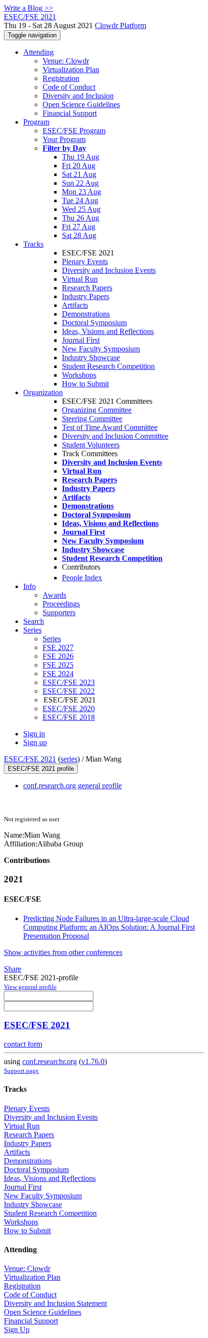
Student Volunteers (90, 445)
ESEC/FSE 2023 (69, 682)
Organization (43, 392)
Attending (38, 52)
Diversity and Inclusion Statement (55, 1303)
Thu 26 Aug (80, 218)
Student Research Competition (108, 366)
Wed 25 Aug (81, 209)
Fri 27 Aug (78, 227)
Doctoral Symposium (94, 323)
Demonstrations (86, 314)
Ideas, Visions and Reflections (108, 331)
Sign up (35, 742)
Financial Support (70, 113)
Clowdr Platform (120, 25)
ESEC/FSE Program (74, 131)
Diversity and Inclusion (78, 96)
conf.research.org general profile (72, 785)
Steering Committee (92, 418)
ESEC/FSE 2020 (69, 708)
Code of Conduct (69, 87)
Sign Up (17, 1329)
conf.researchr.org (49, 1061)
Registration (61, 78)
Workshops (79, 375)
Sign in (34, 734)
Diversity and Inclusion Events (109, 270)
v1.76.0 (92, 1061)
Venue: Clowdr (66, 61)
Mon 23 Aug (81, 192)
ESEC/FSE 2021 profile (41, 768)
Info (29, 586)
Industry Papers (85, 296)
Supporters (59, 612)
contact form (23, 1044)
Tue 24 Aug (80, 200)
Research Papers (87, 288)
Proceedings (61, 604)
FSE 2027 (58, 647)
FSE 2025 (58, 665)
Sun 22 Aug (80, 183)
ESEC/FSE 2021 (30, 759)
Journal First (81, 340)
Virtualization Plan (71, 69)
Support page (21, 1070)
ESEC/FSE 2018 (69, 717)
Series (52, 639)
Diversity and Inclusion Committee (115, 436)
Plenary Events (85, 261)
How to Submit (85, 384)
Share (12, 969)
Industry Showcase (91, 357)
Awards (54, 595)
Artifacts (75, 305)
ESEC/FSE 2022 (69, 691)
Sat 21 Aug (79, 174)
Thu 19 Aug (80, 157)
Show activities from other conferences (63, 952)
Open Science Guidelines (81, 104)
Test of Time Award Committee (110, 427)
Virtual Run (80, 279)
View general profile (30, 986)
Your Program (64, 139)
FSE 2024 (58, 673)
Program (36, 122)
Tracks (33, 244)
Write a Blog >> (28, 8)
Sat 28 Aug (79, 235)
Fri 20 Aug (78, 165)
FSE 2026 (58, 656)
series (68, 759)
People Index (82, 577)
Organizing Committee (97, 410)
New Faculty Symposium (101, 349)
